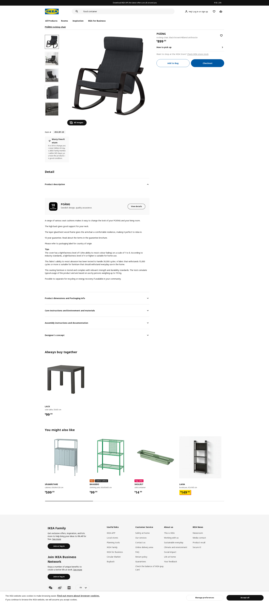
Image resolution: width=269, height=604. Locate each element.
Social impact (170, 552)
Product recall (199, 542)
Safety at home (142, 533)
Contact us (140, 542)
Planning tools (113, 542)
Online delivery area (144, 547)
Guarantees (140, 561)
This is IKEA (169, 533)
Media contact (199, 537)
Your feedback (170, 561)
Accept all (245, 597)
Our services (141, 537)
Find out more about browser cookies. (78, 595)
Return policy (141, 556)
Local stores (112, 537)
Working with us (171, 537)
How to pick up (163, 47)
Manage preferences (204, 597)
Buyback (110, 561)
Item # (48, 132)
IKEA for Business (115, 552)
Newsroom (198, 533)
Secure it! (197, 547)
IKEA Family (112, 547)
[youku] (69, 588)
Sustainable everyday (173, 542)
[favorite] (221, 35)
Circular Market (114, 556)
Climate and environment (175, 547)
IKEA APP (111, 533)
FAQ (137, 552)
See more (56, 539)
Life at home (170, 556)
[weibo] (60, 588)
